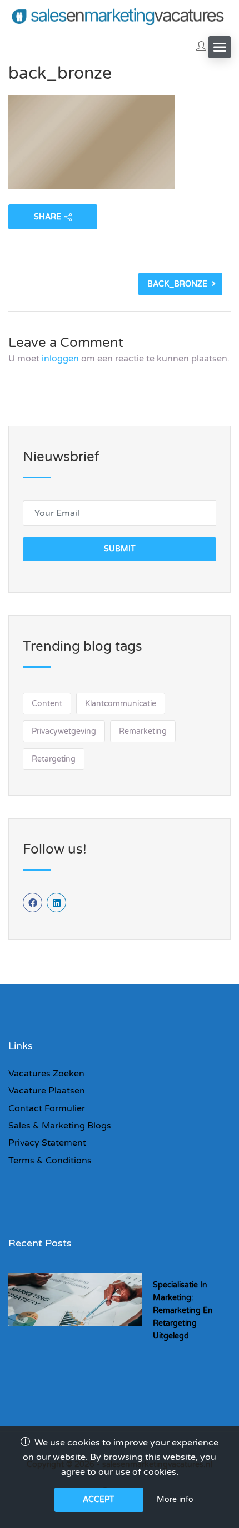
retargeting (54, 759)
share (47, 217)
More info (175, 1499)
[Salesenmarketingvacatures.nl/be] (119, 15)
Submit (120, 549)
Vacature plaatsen (46, 1090)
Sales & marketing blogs (59, 1125)
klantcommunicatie (120, 703)
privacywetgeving (64, 731)
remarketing (143, 731)
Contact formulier (46, 1108)
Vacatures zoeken (46, 1073)
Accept (98, 1499)
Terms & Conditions (50, 1160)
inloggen (60, 358)
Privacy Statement (47, 1142)
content (47, 703)
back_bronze (177, 284)
